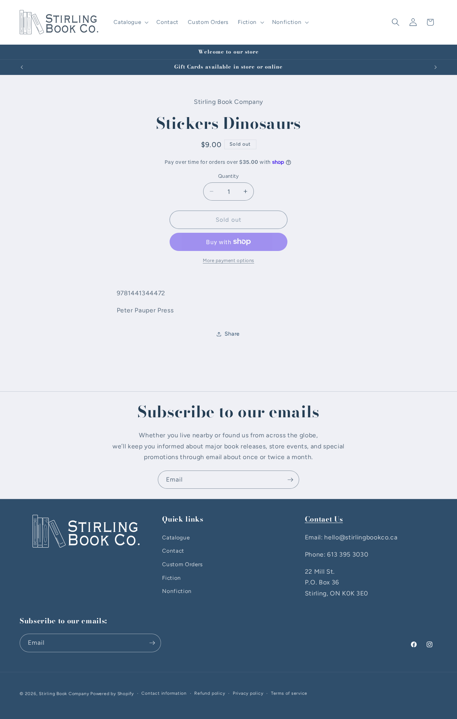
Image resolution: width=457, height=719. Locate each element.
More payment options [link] (228, 260)
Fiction (171, 577)
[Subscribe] (290, 480)
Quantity (228, 176)
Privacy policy (248, 693)
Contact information (164, 693)
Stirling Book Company (64, 693)
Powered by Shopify (112, 693)
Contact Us (324, 519)
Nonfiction (177, 591)
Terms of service (289, 693)
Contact (173, 550)
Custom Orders (182, 564)
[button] (130, 22)
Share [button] (232, 333)
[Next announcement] (435, 67)
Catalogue (176, 537)
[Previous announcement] (22, 67)
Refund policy (209, 693)
